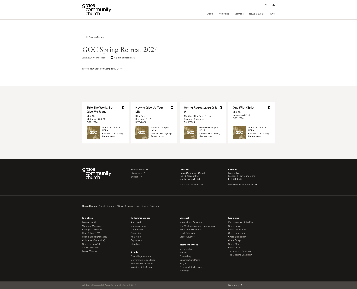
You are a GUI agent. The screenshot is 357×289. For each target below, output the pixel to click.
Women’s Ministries (92, 225)
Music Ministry (89, 251)
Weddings (185, 270)
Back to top (233, 285)
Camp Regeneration (141, 256)
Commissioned (138, 225)
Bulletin (134, 176)
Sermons (111, 205)
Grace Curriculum (237, 229)
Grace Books (234, 225)
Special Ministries (91, 247)
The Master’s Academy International (197, 225)
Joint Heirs (136, 236)
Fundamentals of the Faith (241, 222)
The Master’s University (240, 254)
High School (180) (91, 233)
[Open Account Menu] (273, 4)
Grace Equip (234, 240)
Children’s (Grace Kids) (93, 240)
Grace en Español (91, 243)
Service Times (138, 169)
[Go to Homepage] (96, 9)
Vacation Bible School (141, 267)
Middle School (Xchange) (94, 236)
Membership (186, 249)
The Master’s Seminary (239, 251)
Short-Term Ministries (190, 229)
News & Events (125, 205)
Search (145, 205)
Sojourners (136, 240)
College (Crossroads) (92, 229)
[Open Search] (266, 4)
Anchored (136, 222)
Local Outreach (187, 233)
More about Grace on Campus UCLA (100, 68)
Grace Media (234, 243)
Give (138, 205)
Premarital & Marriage (191, 267)
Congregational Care (190, 259)
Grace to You (234, 247)
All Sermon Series (94, 37)
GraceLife (136, 233)
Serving (183, 252)
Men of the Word (90, 222)
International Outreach (191, 222)
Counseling (185, 256)
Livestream (136, 173)
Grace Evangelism (237, 236)
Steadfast (135, 243)
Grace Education (236, 233)
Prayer (183, 263)
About (102, 205)
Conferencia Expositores (143, 259)
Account (155, 205)
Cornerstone (137, 229)
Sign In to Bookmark (124, 57)
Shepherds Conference (142, 263)
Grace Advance (187, 236)
